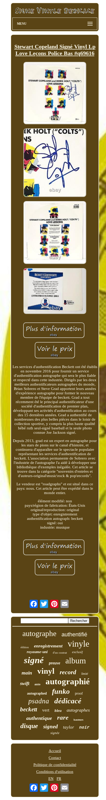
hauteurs (78, 719)
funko (61, 691)
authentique (39, 718)
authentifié (74, 634)
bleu (58, 711)
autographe (39, 633)
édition (25, 647)
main (27, 673)
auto (37, 684)
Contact (55, 758)
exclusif (77, 652)
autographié (68, 681)
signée (54, 733)
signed (50, 726)
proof (79, 693)
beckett (28, 709)
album (75, 660)
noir (84, 727)
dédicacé (67, 701)
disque (29, 726)
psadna (38, 701)
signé (34, 660)
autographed (37, 693)
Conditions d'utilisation (54, 772)
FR (59, 779)
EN (51, 779)
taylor (68, 727)
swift (24, 683)
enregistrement (48, 645)
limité (84, 674)
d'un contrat (60, 652)
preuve (54, 663)
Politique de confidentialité (54, 765)
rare (62, 717)
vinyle (78, 643)
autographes (78, 710)
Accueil (55, 751)
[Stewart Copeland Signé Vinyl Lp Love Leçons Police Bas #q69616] (55, 93)
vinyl (46, 671)
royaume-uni (37, 652)
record (68, 672)
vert (45, 710)
